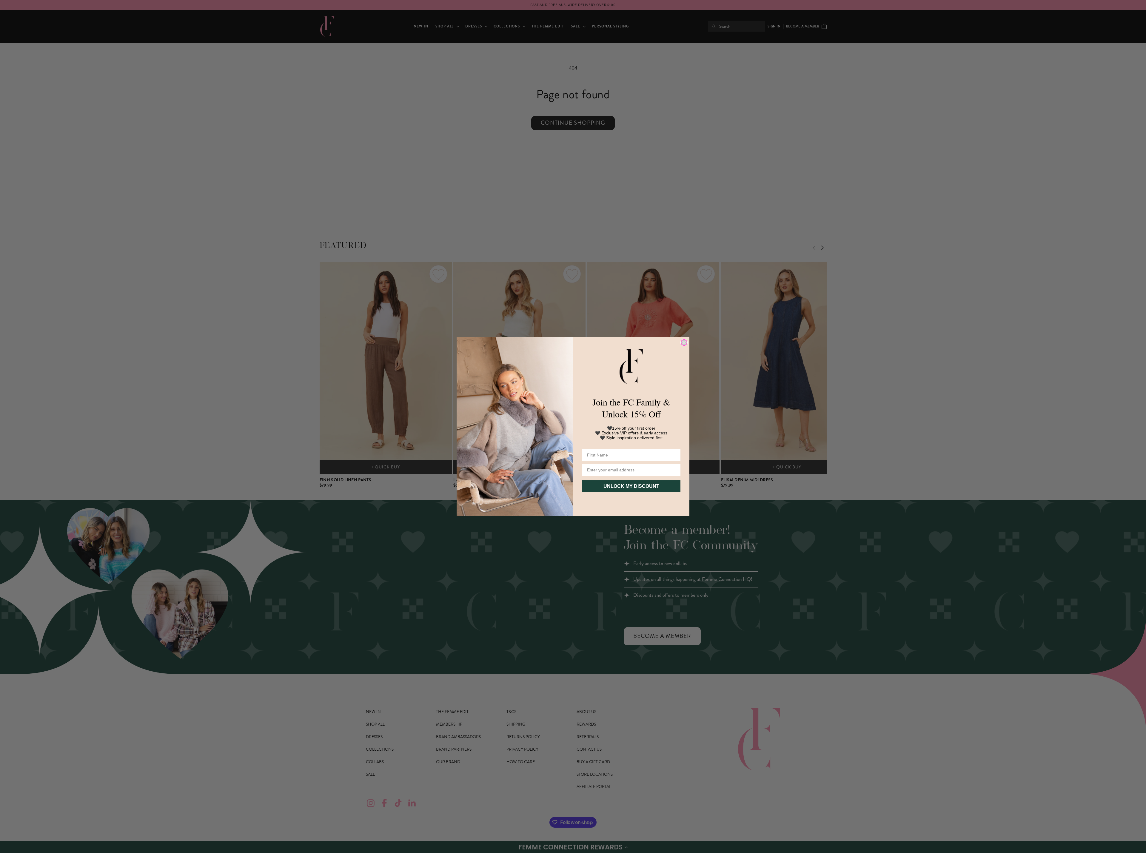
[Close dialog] (684, 342)
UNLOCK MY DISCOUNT (631, 486)
